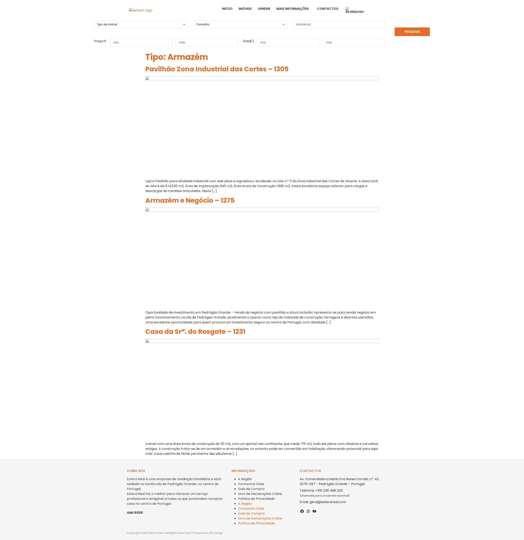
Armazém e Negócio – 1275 (190, 200)
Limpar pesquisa (412, 39)
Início (227, 8)
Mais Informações (292, 8)
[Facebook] (302, 511)
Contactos (327, 8)
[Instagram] (308, 511)
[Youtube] (314, 511)
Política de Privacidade (256, 498)
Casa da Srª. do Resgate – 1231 (195, 331)
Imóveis (245, 8)
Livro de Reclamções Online (260, 493)
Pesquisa (412, 31)
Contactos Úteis (251, 484)
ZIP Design (216, 533)
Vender (264, 8)
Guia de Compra (251, 489)
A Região (245, 479)
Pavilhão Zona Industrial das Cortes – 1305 (217, 69)
